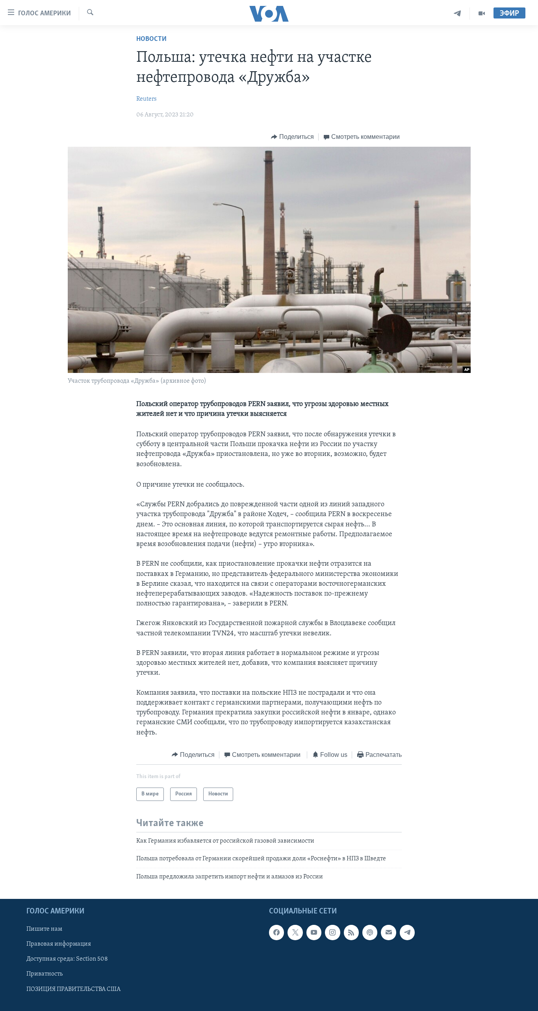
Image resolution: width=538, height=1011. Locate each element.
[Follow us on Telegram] (407, 932)
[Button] (292, 137)
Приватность (44, 974)
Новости (151, 39)
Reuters (146, 99)
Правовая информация (58, 944)
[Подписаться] (388, 932)
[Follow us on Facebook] (276, 932)
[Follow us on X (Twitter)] (295, 932)
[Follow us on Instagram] (332, 932)
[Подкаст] (369, 932)
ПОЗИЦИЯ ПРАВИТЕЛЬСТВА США (73, 989)
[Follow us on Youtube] (313, 932)
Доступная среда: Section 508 (67, 959)
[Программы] (481, 13)
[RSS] (351, 932)
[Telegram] (457, 13)
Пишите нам (44, 929)
